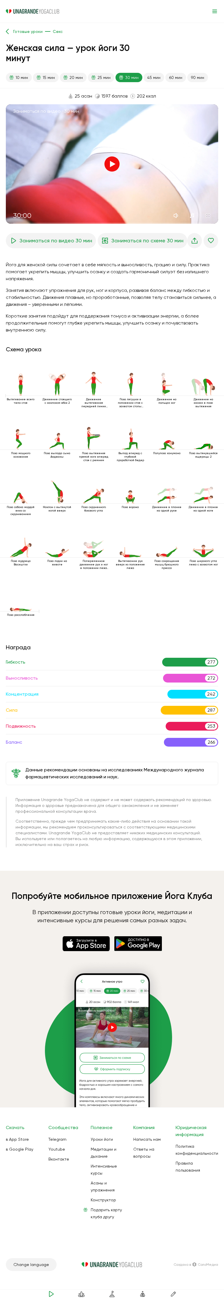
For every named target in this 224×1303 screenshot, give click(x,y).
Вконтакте (58, 1159)
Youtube (56, 1149)
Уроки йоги (102, 1139)
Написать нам (147, 1139)
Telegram (57, 1139)
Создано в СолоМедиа (196, 1265)
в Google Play (19, 1149)
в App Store (17, 1139)
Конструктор (103, 1200)
